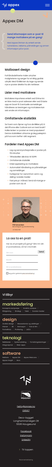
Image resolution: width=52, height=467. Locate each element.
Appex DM (16, 357)
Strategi (18, 311)
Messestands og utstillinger (28, 324)
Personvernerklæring (26, 460)
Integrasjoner (7, 345)
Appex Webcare (30, 357)
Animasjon (21, 327)
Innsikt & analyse (29, 308)
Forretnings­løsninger (38, 342)
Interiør (5, 327)
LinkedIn (26, 439)
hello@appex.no (26, 406)
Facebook (26, 431)
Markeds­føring (17, 304)
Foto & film (33, 327)
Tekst (27, 311)
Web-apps (21, 345)
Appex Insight (7, 360)
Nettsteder (6, 342)
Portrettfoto (6, 329)
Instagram (26, 435)
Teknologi (11, 338)
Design (9, 319)
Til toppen (26, 449)
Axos (18, 360)
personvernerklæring (28, 273)
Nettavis (5, 357)
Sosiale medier (38, 311)
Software (11, 353)
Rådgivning (6, 311)
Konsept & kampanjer (10, 308)
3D (13, 327)
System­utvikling (20, 342)
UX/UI (28, 329)
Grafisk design (8, 324)
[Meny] (47, 5)
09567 (26, 410)
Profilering (19, 329)
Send (41, 251)
